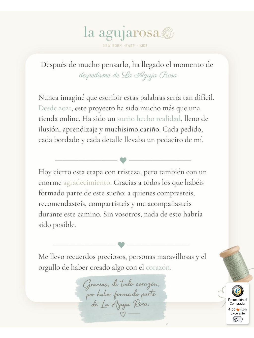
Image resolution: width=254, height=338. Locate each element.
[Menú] (246, 285)
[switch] (238, 319)
